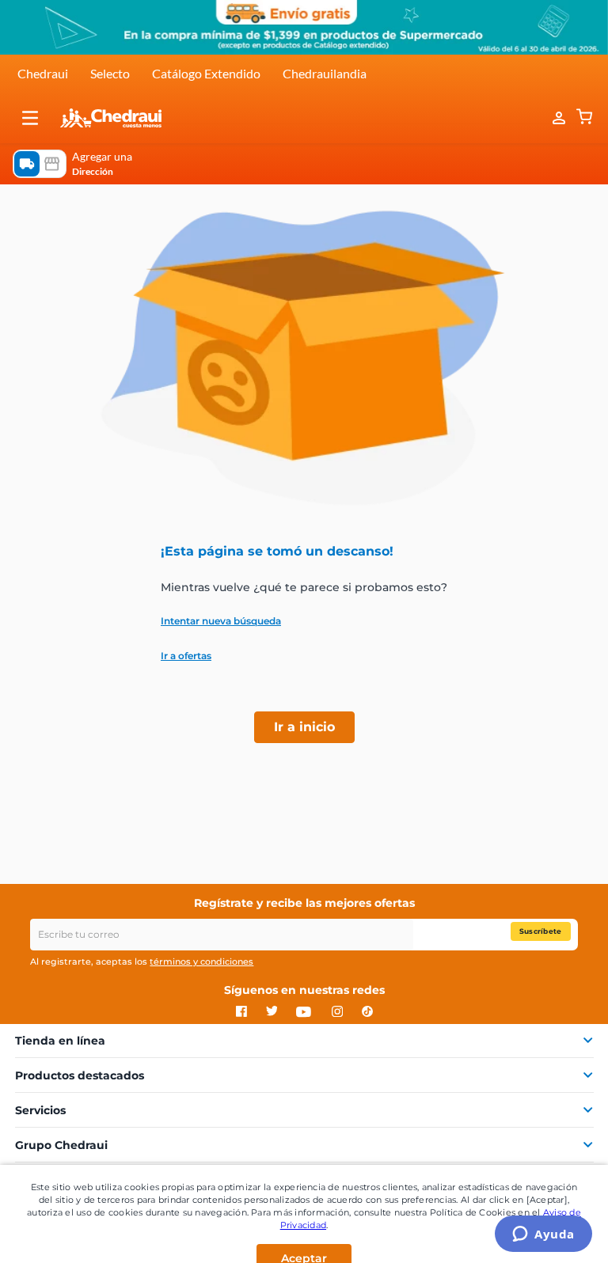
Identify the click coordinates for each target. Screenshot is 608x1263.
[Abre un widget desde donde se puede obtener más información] (543, 1235)
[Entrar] (551, 118)
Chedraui (42, 73)
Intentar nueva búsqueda (221, 621)
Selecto (110, 73)
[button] (30, 118)
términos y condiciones (201, 961)
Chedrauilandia (325, 73)
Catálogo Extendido (206, 73)
